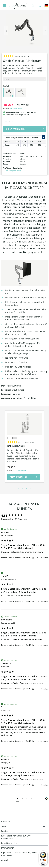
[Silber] (20, 92)
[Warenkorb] (39, 6)
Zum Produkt (18, 477)
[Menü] (4, 6)
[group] (24, 515)
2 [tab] (22, 488)
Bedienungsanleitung (13, 171)
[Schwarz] (8, 92)
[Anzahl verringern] (5, 121)
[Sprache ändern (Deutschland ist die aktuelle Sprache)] (46, 5)
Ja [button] (33, 558)
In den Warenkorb (15, 128)
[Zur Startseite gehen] (18, 6)
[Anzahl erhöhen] (13, 121)
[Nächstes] (45, 30)
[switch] (43, 863)
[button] (17, 798)
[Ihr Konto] (31, 6)
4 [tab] (30, 488)
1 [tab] (18, 488)
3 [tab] (26, 488)
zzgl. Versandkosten (16, 108)
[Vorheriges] (6, 30)
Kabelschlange (16, 446)
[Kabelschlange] (24, 424)
